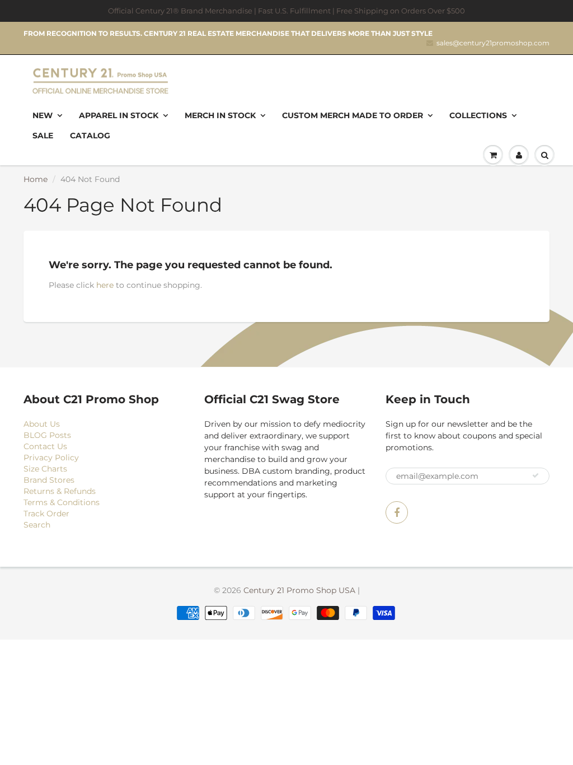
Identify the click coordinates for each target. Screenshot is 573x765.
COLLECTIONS (478, 115)
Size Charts (45, 469)
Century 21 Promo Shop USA (299, 590)
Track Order (46, 514)
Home (36, 179)
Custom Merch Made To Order (352, 115)
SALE (42, 135)
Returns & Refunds (60, 491)
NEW (42, 115)
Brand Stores (49, 480)
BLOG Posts (47, 435)
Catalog (90, 135)
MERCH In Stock (220, 115)
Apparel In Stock (118, 115)
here (105, 285)
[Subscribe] (535, 475)
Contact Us (45, 446)
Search (37, 525)
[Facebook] (397, 512)
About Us (42, 424)
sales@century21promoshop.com (492, 43)
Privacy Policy (51, 458)
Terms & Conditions (62, 502)
